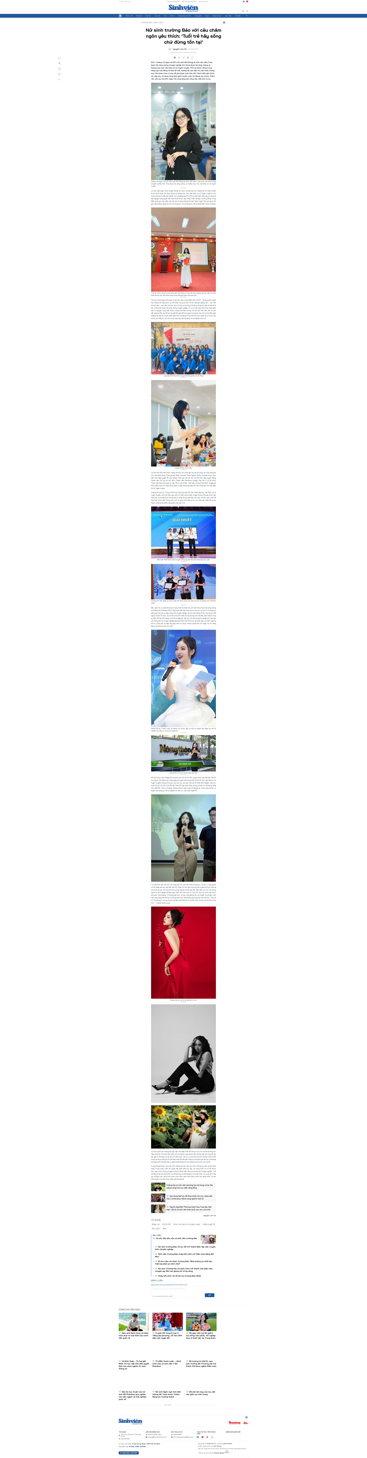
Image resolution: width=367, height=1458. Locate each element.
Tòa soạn (122, 1432)
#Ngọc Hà (156, 1224)
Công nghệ (198, 16)
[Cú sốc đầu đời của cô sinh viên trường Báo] (208, 1239)
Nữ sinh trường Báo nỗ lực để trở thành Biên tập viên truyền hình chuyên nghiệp (185, 1248)
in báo (188, 58)
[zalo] (213, 1437)
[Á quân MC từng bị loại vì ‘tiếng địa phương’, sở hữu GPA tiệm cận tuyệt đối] (167, 1322)
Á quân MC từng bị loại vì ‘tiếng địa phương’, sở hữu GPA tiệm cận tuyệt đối (167, 1335)
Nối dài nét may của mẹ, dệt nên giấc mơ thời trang (200, 1393)
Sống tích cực (217, 16)
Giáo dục (148, 16)
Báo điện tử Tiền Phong (183, 8)
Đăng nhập (155, 1285)
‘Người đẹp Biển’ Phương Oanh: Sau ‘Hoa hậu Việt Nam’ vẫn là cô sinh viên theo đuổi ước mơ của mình (188, 1208)
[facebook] (244, 1)
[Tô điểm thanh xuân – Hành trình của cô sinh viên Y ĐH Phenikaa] (167, 1350)
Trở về (59, 79)
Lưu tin (59, 69)
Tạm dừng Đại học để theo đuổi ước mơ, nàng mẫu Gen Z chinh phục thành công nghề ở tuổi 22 (189, 1197)
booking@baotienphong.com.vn (157, 1437)
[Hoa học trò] (245, 1423)
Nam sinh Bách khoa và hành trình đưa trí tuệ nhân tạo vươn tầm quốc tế (134, 1335)
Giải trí (172, 16)
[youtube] (247, 1)
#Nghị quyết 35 (209, 1224)
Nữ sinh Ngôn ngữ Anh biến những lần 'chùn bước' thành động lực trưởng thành (166, 1394)
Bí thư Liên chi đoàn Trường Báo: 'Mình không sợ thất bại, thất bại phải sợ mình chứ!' (183, 1262)
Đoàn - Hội (129, 16)
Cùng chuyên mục (129, 1309)
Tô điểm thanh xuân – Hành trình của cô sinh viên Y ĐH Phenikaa (166, 1363)
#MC (165, 1228)
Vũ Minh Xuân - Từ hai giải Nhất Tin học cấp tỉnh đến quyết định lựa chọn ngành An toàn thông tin (134, 1365)
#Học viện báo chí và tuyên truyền (187, 1224)
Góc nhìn (157, 16)
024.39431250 (125, 1439)
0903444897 (177, 1434)
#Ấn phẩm (156, 1228)
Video (207, 16)
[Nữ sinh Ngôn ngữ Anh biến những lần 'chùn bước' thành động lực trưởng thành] (167, 1380)
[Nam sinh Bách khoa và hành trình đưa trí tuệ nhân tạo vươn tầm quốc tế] (134, 1322)
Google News (224, 22)
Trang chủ (120, 15)
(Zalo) (159, 1434)
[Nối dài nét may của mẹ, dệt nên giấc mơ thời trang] (201, 1380)
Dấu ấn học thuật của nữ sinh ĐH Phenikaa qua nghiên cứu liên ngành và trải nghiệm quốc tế (132, 1395)
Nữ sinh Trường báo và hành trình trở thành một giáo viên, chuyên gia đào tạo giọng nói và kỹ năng (184, 1269)
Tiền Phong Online (173, 1)
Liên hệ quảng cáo (153, 1432)
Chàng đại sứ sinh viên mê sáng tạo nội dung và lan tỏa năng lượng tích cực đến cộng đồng (189, 1186)
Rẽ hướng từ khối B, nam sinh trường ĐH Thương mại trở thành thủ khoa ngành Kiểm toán (201, 1363)
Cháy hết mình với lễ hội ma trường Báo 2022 (179, 1276)
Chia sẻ (59, 63)
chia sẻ (175, 58)
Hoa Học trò (203, 1)
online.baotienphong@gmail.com (183, 1437)
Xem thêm (246, 15)
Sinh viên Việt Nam (130, 1422)
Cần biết (238, 16)
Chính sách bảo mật (233, 1432)
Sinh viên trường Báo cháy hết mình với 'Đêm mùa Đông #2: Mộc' (184, 1255)
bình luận (192, 58)
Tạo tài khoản (167, 1285)
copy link (183, 58)
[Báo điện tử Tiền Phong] (234, 1423)
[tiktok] (208, 1437)
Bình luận (59, 74)
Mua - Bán (228, 16)
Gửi (209, 1295)
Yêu (165, 16)
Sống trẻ (139, 16)
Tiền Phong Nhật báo (189, 1)
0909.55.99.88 (152, 1434)
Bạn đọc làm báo (130, 1453)
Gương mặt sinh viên (184, 16)
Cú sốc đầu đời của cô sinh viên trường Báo (176, 1238)
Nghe (59, 58)
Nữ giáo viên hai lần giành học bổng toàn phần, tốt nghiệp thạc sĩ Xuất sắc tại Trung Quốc (201, 1335)
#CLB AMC (166, 1224)
